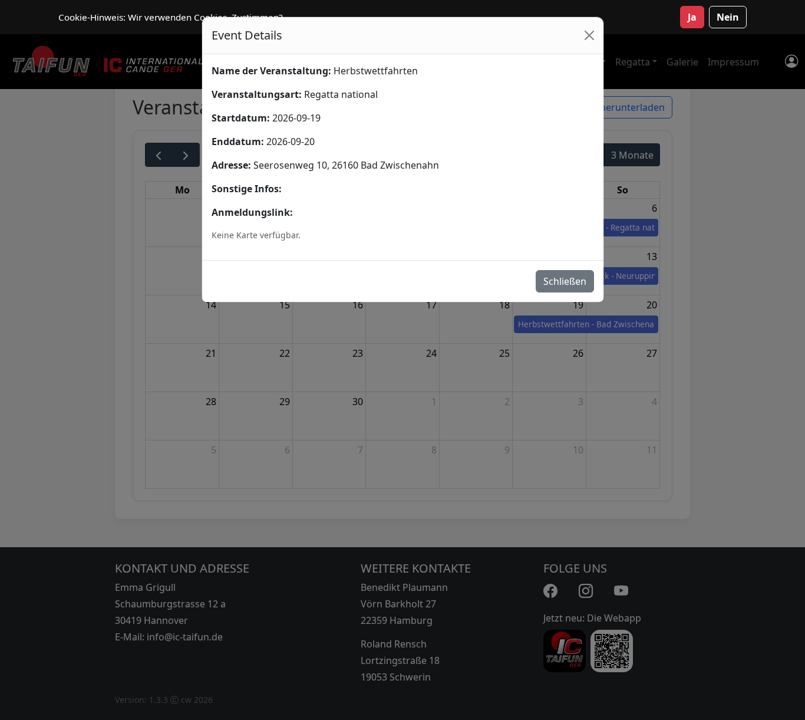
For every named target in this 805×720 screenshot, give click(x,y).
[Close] (589, 35)
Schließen (564, 281)
